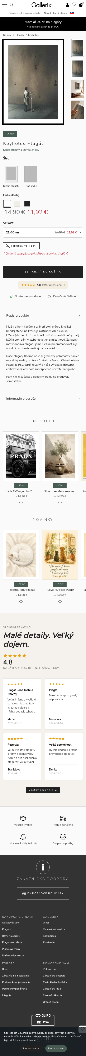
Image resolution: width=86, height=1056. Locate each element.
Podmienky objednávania (16, 982)
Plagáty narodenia (12, 942)
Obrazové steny (10, 922)
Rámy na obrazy (11, 936)
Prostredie (48, 942)
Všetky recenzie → (43, 790)
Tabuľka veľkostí (23, 245)
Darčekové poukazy (45, 893)
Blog (5, 969)
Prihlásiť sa (49, 969)
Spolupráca (49, 936)
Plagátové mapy (11, 949)
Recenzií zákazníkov (54, 929)
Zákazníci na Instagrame (15, 975)
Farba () (11, 195)
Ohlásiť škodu (51, 1002)
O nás (46, 922)
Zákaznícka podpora (54, 975)
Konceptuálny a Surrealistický (21, 150)
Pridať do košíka (45, 271)
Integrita (6, 995)
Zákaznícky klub (52, 988)
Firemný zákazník (52, 995)
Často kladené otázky (55, 982)
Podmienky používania (14, 988)
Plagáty (6, 929)
